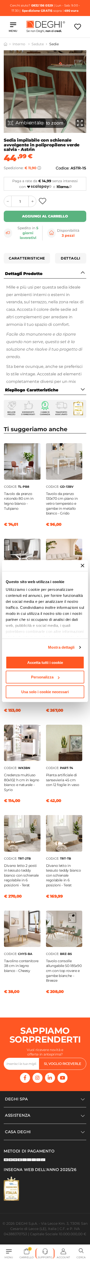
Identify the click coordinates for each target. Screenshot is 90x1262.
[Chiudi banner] (82, 565)
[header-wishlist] (77, 26)
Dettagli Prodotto (23, 273)
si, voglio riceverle (62, 1064)
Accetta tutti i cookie (45, 662)
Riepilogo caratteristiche (31, 390)
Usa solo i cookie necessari (45, 692)
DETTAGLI (70, 258)
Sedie (54, 44)
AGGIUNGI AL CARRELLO (45, 216)
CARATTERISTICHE (27, 258)
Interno (19, 44)
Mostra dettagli (61, 647)
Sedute (38, 44)
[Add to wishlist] (43, 201)
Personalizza (42, 677)
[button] (81, 1253)
